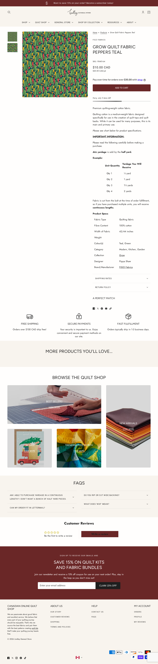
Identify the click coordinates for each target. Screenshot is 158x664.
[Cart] (149, 12)
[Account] (143, 12)
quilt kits (35, 628)
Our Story (55, 612)
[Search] (9, 12)
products (103, 33)
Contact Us (97, 612)
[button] (110, 308)
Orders (137, 612)
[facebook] (8, 658)
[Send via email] (106, 308)
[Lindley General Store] (79, 12)
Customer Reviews (60, 617)
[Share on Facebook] (94, 308)
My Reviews (140, 622)
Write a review (99, 534)
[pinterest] (21, 658)
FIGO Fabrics (99, 40)
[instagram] (16, 658)
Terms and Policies (60, 627)
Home (95, 33)
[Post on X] (97, 308)
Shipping (55, 622)
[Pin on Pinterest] (102, 308)
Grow (122, 255)
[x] (12, 658)
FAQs (93, 617)
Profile (138, 617)
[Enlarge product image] (55, 64)
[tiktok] (25, 658)
